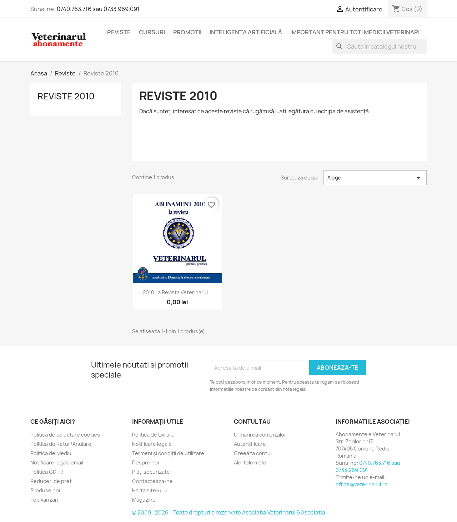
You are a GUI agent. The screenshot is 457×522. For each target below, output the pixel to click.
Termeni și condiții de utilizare (168, 453)
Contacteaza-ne (152, 481)
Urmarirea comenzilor (260, 434)
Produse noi (45, 490)
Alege (375, 177)
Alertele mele (250, 462)
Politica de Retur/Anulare (60, 443)
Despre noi (145, 462)
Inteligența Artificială (246, 32)
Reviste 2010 (66, 96)
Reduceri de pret (51, 481)
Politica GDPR (46, 471)
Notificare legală (151, 443)
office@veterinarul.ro (362, 484)
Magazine (144, 499)
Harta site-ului (149, 490)
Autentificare (250, 443)
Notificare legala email (56, 462)
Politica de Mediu (50, 453)
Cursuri (152, 32)
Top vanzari (44, 499)
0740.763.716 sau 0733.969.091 (98, 9)
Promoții (187, 32)
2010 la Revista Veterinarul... (177, 292)
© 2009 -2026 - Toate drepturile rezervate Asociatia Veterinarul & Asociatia (228, 512)
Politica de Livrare (153, 434)
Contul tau (252, 421)
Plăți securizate (151, 471)
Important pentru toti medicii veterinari (355, 32)
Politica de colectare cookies (65, 434)
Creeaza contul (253, 453)
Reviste (119, 32)
